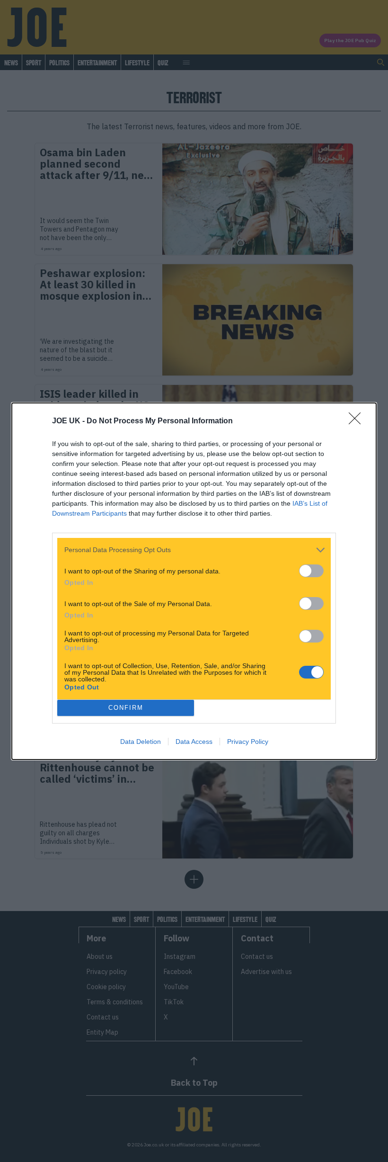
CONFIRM (125, 707)
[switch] (311, 570)
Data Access (194, 741)
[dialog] (194, 581)
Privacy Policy (247, 741)
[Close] (358, 421)
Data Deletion (140, 741)
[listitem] (194, 550)
